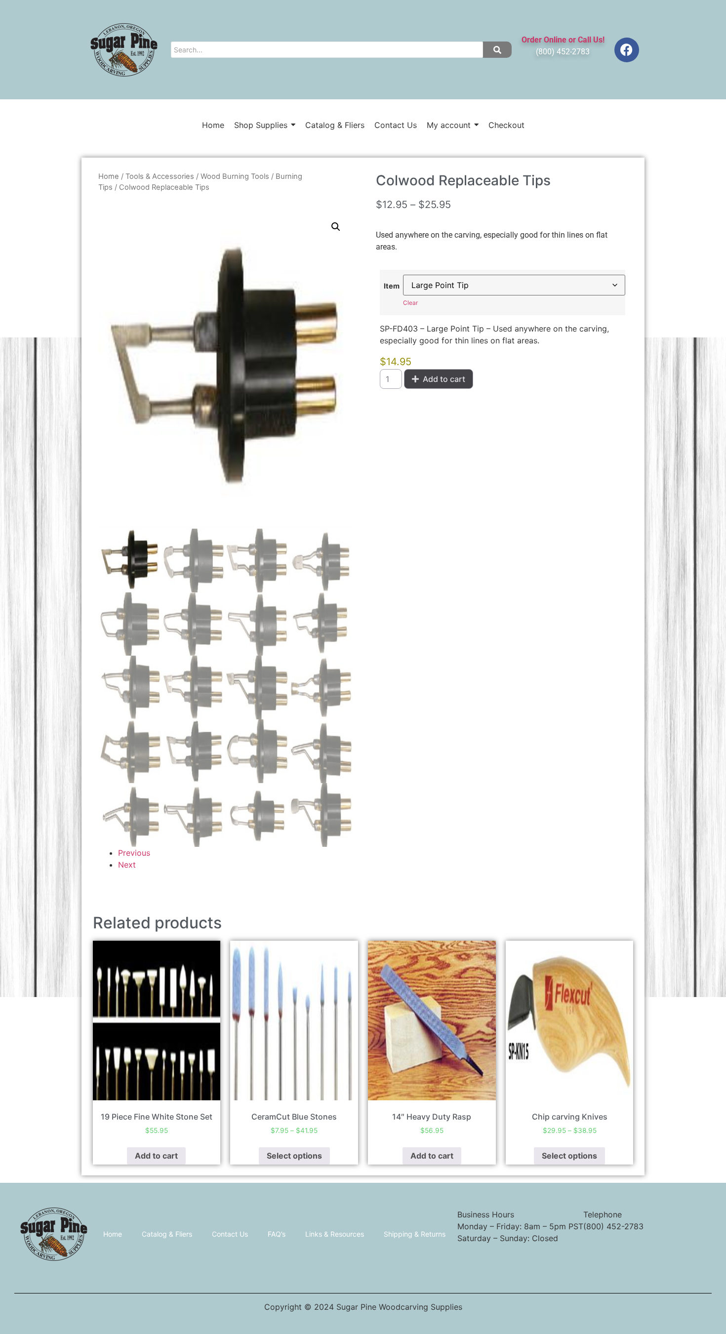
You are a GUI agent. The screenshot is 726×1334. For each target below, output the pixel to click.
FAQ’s (276, 1234)
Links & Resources (334, 1234)
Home (108, 176)
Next (127, 865)
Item (392, 286)
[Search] (497, 50)
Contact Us (230, 1234)
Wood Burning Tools (235, 176)
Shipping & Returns (414, 1234)
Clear (410, 302)
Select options (294, 1156)
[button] (336, 227)
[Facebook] (626, 50)
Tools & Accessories (159, 176)
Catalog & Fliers (167, 1234)
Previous (134, 853)
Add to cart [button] (156, 1156)
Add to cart (444, 379)
